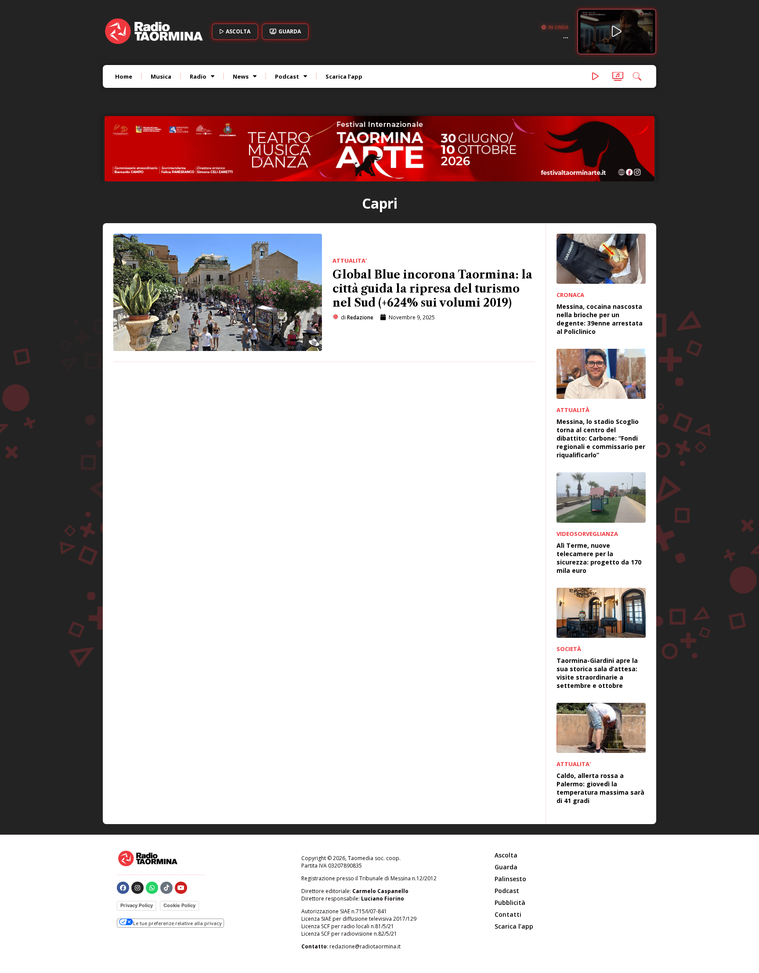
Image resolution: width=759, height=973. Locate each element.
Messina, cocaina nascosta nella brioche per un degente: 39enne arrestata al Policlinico (600, 319)
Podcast (287, 76)
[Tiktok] (166, 888)
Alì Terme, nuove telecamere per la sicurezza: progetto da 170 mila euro (599, 558)
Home (123, 76)
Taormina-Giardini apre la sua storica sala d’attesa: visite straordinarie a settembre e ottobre (597, 673)
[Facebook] (123, 888)
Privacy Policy (136, 905)
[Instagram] (137, 888)
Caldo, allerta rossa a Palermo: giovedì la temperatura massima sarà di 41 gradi (600, 788)
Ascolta (506, 855)
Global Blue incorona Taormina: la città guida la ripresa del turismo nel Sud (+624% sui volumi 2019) (432, 289)
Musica (161, 76)
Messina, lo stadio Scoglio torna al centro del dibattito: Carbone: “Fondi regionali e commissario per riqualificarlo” (601, 438)
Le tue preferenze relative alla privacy (177, 923)
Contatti (508, 914)
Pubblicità (510, 902)
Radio (198, 76)
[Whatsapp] (152, 888)
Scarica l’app (343, 76)
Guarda (506, 867)
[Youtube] (181, 888)
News (241, 76)
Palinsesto (510, 879)
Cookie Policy (179, 905)
